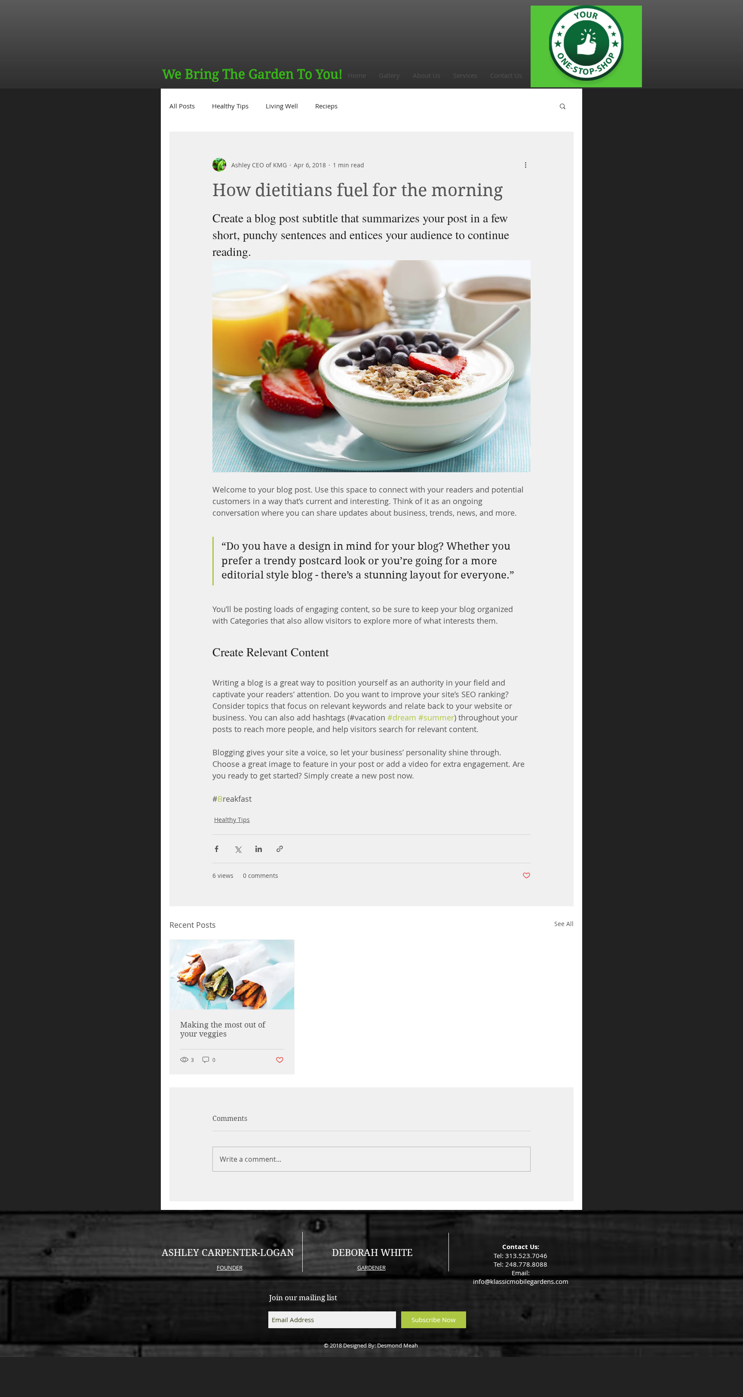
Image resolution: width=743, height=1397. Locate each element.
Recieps (326, 106)
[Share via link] (280, 849)
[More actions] (525, 165)
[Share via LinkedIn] (259, 849)
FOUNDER (230, 1267)
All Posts (182, 106)
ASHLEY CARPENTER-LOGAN (228, 1252)
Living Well (282, 106)
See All (564, 924)
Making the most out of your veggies (222, 1029)
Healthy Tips (230, 106)
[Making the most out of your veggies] (232, 974)
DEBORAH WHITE (372, 1252)
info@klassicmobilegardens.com (520, 1281)
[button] (563, 105)
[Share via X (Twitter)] (237, 849)
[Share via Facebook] (216, 849)
